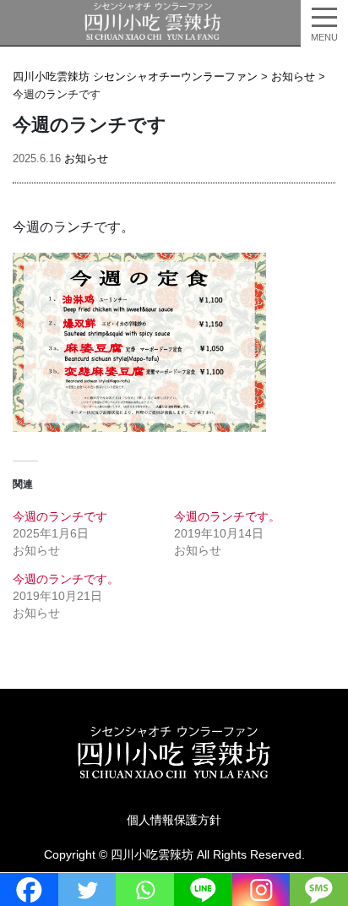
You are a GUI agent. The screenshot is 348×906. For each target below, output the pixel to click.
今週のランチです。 (227, 516)
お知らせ (86, 158)
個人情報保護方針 (174, 820)
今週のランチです (60, 516)
